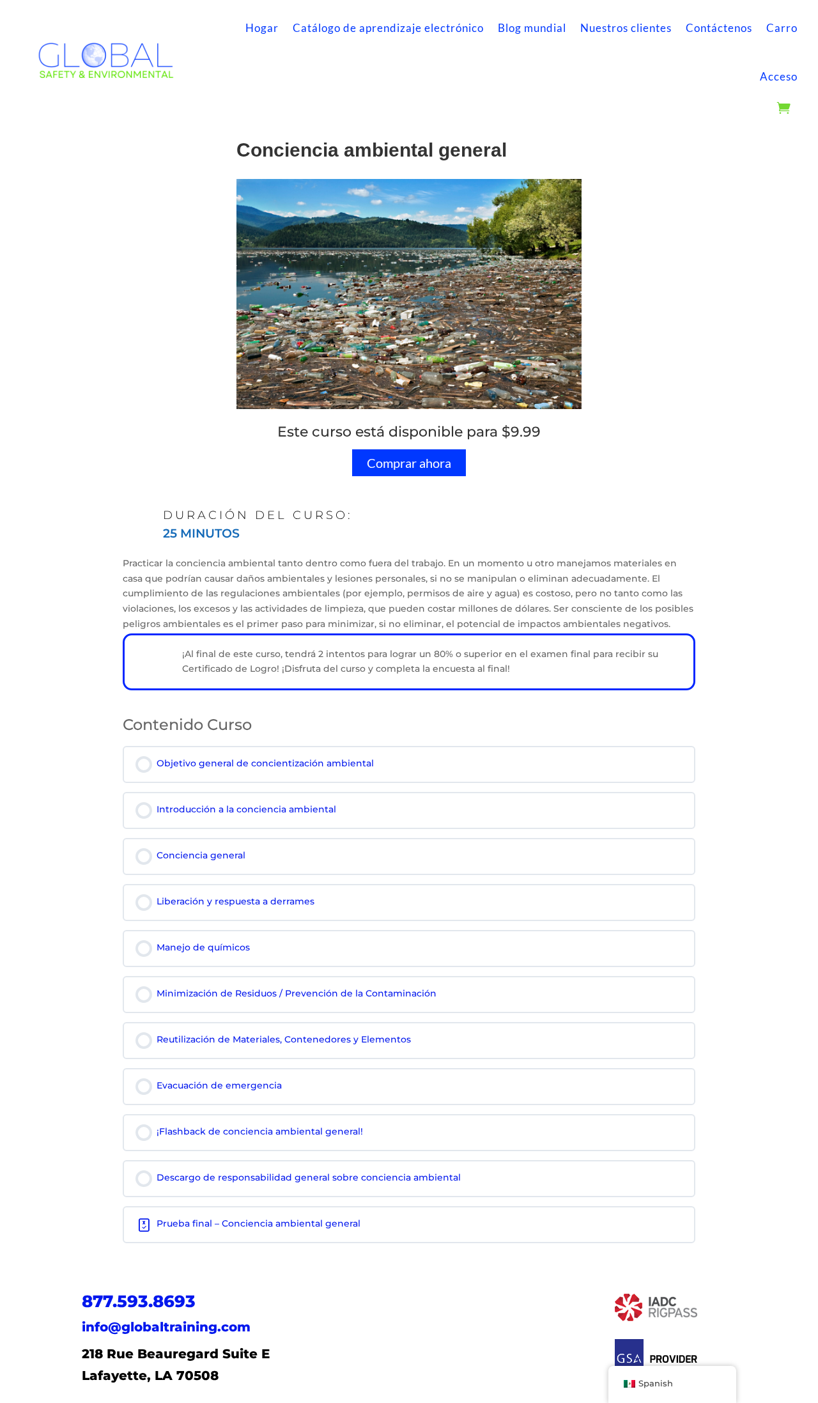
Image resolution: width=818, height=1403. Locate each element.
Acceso (779, 76)
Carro (782, 28)
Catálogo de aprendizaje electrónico (388, 28)
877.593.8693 (139, 1301)
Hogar (262, 28)
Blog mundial (532, 28)
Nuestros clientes (626, 28)
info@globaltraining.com (166, 1327)
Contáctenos (719, 28)
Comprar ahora (409, 462)
